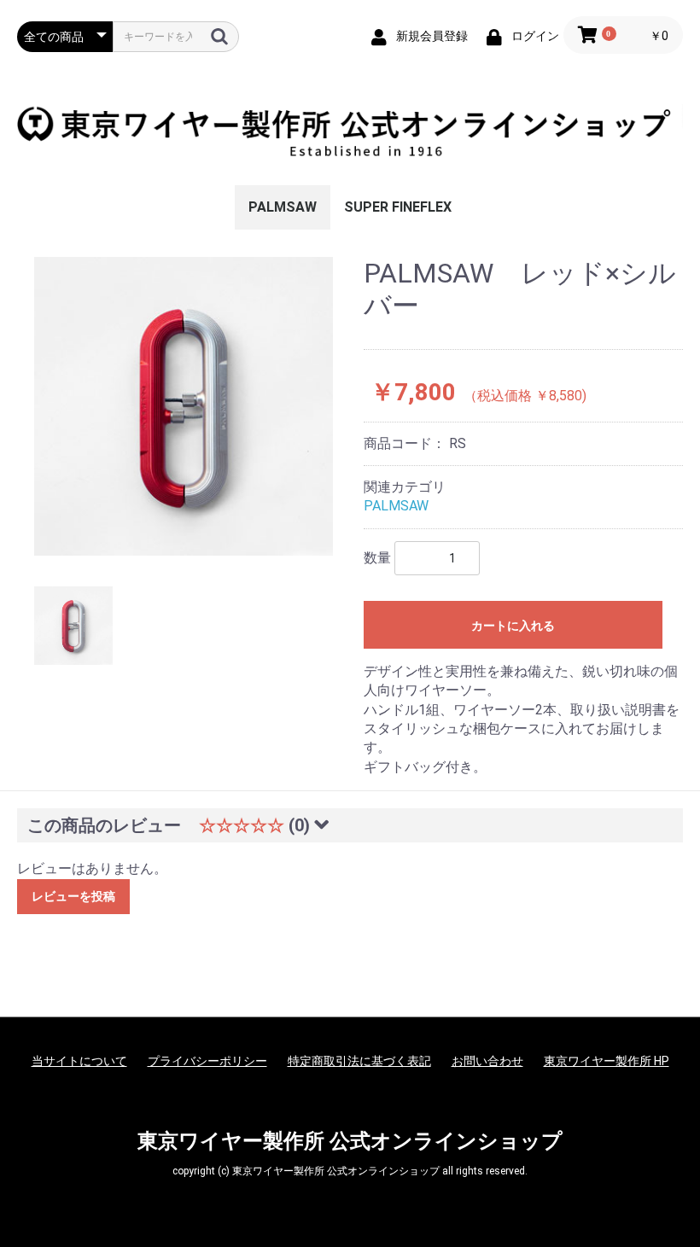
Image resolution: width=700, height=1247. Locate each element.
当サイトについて (79, 1061)
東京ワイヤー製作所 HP (606, 1061)
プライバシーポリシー (207, 1061)
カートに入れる (513, 625)
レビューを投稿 (73, 896)
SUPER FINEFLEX (398, 207)
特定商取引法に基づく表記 (359, 1061)
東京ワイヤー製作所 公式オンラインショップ (350, 1141)
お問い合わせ (487, 1061)
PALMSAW (282, 207)
